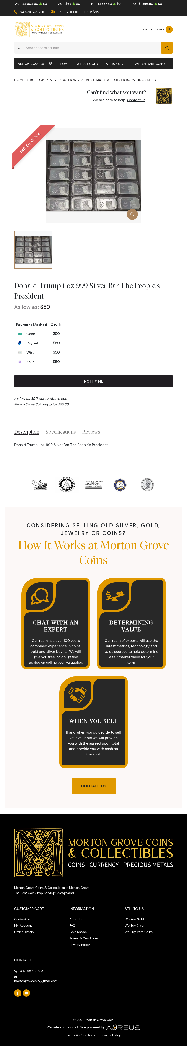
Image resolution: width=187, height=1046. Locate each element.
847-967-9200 (32, 12)
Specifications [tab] (61, 432)
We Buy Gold (87, 64)
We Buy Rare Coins (150, 64)
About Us (76, 919)
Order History (24, 932)
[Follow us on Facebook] (17, 993)
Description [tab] (26, 432)
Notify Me (93, 381)
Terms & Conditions (84, 938)
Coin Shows (78, 932)
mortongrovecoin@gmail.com (36, 981)
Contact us (136, 100)
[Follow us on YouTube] (26, 993)
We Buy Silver (116, 64)
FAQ (72, 925)
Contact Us (93, 786)
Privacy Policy (80, 945)
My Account (23, 925)
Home (64, 64)
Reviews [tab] (91, 432)
